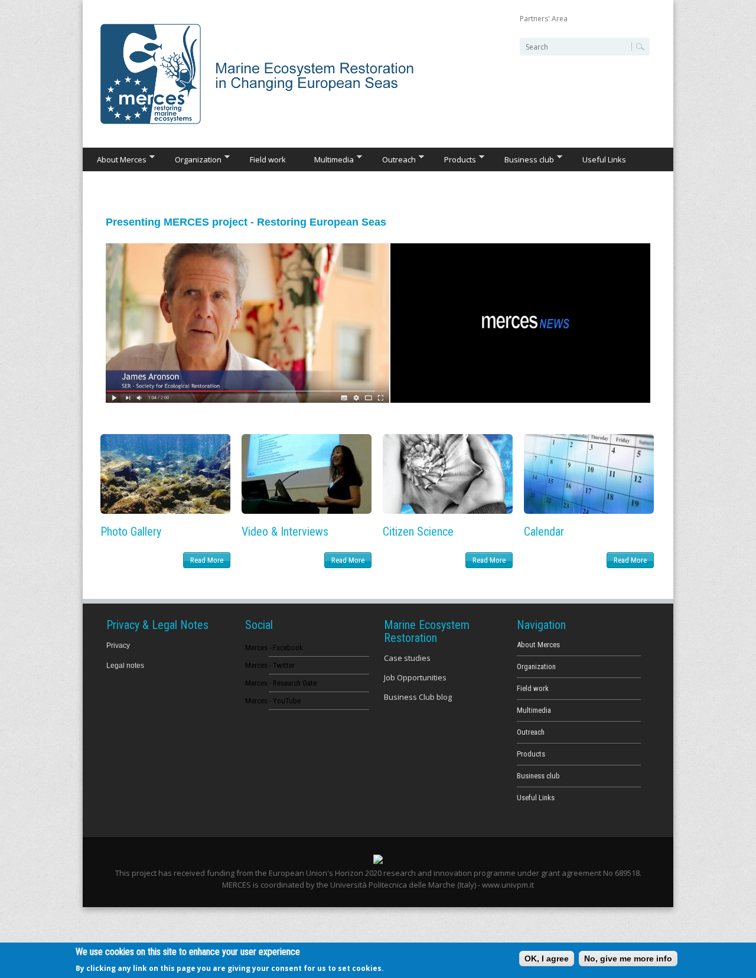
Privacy (118, 645)
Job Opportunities (415, 677)
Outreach (392, 159)
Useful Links (604, 159)
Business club (522, 159)
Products (453, 159)
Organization (191, 159)
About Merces (114, 159)
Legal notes (125, 665)
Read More (206, 560)
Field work (268, 159)
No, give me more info (628, 958)
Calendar (544, 531)
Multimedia (327, 159)
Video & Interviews (285, 531)
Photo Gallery (130, 531)
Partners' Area (544, 19)
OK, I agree (546, 958)
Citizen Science (418, 531)
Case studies (407, 658)
